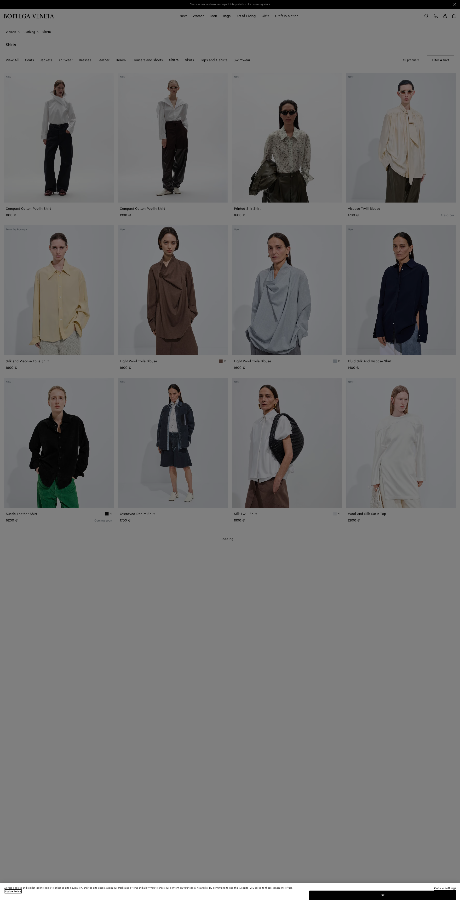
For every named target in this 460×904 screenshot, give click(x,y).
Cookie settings (445, 888)
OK (383, 895)
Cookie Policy (13, 891)
